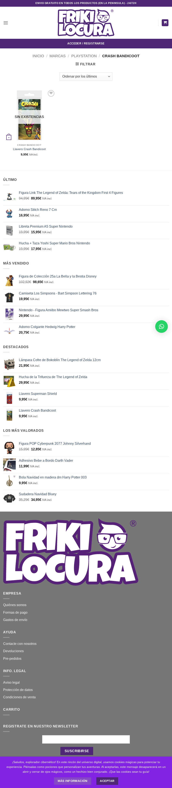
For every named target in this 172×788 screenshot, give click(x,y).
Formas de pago (15, 612)
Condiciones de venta (19, 697)
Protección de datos (18, 690)
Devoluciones (13, 651)
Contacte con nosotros (19, 643)
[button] (5, 23)
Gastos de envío (15, 620)
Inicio (38, 56)
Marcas (58, 56)
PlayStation (84, 56)
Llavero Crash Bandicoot (29, 149)
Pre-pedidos (12, 658)
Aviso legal (11, 682)
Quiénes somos (14, 605)
